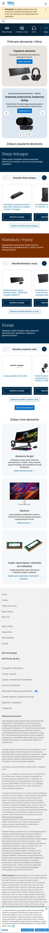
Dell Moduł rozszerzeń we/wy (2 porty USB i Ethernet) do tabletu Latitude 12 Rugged (16, 206)
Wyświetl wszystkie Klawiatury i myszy (24, 311)
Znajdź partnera (25, 111)
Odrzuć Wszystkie (27, 930)
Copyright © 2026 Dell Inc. (13, 668)
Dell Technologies (9, 653)
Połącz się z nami (9, 606)
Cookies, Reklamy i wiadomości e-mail (18, 697)
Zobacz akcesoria (24, 61)
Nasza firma (7, 632)
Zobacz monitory (23, 523)
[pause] (20, 134)
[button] (46, 3)
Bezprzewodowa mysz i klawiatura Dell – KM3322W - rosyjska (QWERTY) (15, 292)
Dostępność (7, 708)
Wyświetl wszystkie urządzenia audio (25, 400)
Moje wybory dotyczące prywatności (17, 691)
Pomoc (5, 600)
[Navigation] (3, 3)
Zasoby (5, 643)
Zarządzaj (5, 930)
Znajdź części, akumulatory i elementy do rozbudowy (23, 577)
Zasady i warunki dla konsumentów (17, 680)
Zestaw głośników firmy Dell (15, 376)
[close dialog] (45, 9)
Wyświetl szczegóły (17, 217)
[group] (24, 113)
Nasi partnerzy (8, 638)
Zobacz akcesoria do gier (23, 471)
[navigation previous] (4, 177)
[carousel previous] (6, 113)
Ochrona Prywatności (11, 685)
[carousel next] (42, 113)
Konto (4, 594)
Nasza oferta (7, 626)
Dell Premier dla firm (11, 659)
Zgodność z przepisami (12, 702)
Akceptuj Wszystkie (42, 930)
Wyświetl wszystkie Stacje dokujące (24, 226)
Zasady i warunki (9, 674)
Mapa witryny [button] (7, 611)
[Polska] (3, 21)
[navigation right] (44, 177)
